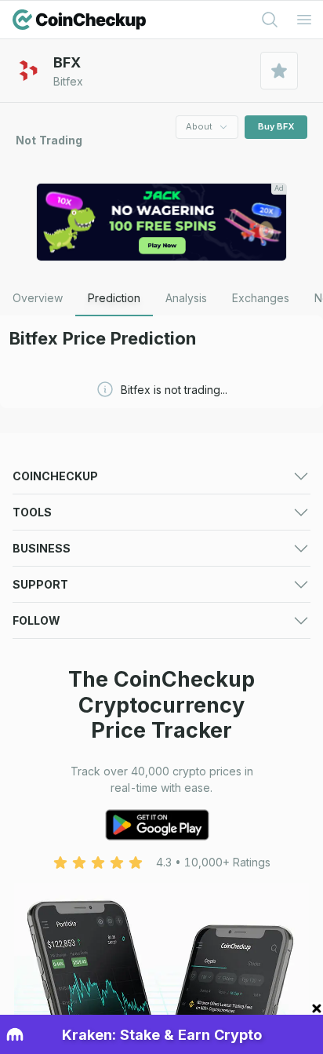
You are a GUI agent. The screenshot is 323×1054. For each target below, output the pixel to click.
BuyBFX (276, 126)
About (199, 126)
